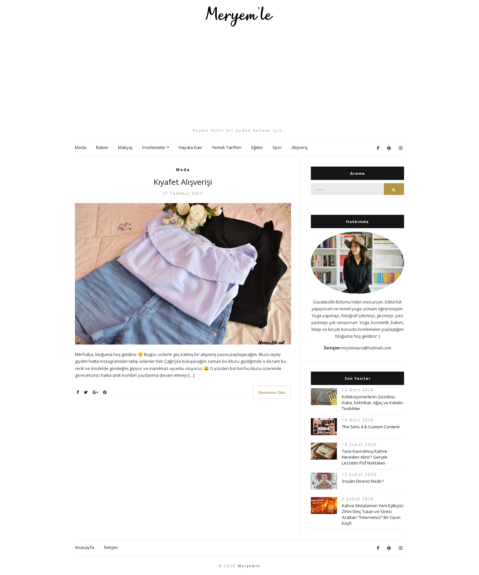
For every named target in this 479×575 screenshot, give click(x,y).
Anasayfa (84, 547)
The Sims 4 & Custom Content (370, 427)
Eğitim (257, 147)
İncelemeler (154, 147)
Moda (80, 147)
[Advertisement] (239, 77)
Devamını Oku (271, 392)
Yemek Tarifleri (226, 147)
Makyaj (125, 147)
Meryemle (249, 566)
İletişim (111, 547)
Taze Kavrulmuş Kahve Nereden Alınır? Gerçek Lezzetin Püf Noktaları (364, 457)
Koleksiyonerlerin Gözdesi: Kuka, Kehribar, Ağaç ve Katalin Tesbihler (372, 402)
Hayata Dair (190, 147)
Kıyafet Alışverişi (183, 181)
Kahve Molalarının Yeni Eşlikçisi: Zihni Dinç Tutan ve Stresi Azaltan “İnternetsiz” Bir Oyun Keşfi (373, 514)
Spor (277, 147)
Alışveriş (300, 147)
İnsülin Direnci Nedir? (363, 481)
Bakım (102, 147)
